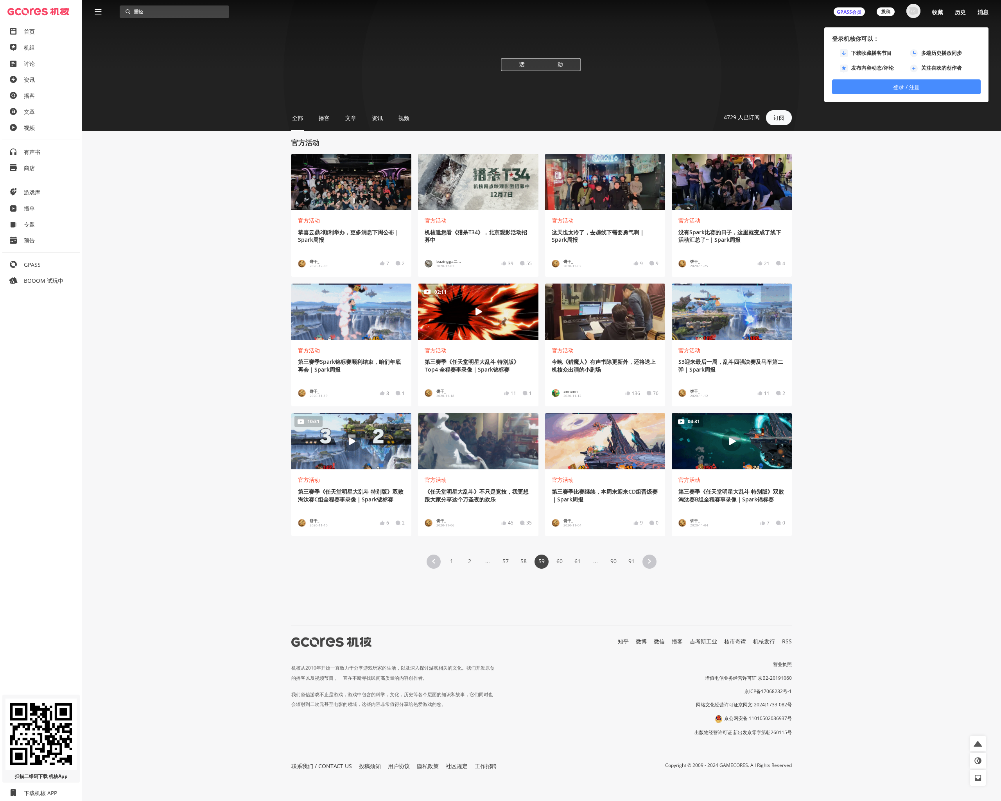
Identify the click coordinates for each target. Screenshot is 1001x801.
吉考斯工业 (703, 641)
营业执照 (782, 664)
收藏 (937, 12)
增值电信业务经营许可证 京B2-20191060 (748, 678)
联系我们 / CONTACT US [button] (321, 766)
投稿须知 (370, 766)
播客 (677, 641)
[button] (434, 562)
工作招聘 (486, 766)
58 (523, 561)
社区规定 (457, 766)
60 (559, 561)
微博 (641, 641)
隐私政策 (428, 766)
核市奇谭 (735, 641)
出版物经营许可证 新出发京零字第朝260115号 (743, 732)
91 (631, 561)
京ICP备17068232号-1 (768, 691)
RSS (787, 641)
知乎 (623, 641)
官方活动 (309, 220)
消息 (983, 12)
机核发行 (764, 641)
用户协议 (399, 766)
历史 (960, 12)
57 (505, 561)
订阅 (778, 117)
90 (613, 561)
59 (541, 561)
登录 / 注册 (906, 87)
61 (577, 561)
